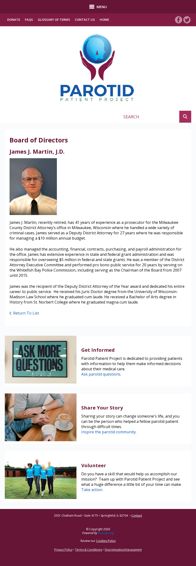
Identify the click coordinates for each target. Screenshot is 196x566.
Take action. (92, 489)
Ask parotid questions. (101, 374)
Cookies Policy (106, 541)
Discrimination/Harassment (123, 550)
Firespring (106, 533)
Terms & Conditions (88, 550)
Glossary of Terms (54, 19)
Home (104, 19)
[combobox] (149, 117)
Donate (13, 19)
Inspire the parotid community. (108, 432)
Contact (136, 516)
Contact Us (85, 19)
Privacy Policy (63, 550)
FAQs (29, 19)
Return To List (26, 313)
